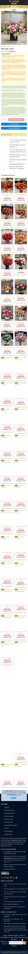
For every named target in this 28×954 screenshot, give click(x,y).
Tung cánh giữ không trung (7, 296)
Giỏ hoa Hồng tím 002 (21, 476)
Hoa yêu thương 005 (7, 657)
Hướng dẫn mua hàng (9, 810)
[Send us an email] (10, 877)
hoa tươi (15, 840)
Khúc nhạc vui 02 (21, 322)
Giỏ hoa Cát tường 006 (20, 425)
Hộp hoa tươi (10, 46)
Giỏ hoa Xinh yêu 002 (21, 373)
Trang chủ (3, 46)
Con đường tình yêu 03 (21, 754)
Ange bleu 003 (20, 780)
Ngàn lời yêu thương (7, 322)
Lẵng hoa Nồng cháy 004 (21, 195)
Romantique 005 (21, 220)
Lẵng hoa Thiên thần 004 (7, 553)
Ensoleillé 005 (7, 780)
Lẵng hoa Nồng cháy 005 (7, 195)
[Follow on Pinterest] (16, 877)
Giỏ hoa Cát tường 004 (20, 348)
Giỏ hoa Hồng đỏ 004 (7, 220)
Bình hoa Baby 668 (7, 373)
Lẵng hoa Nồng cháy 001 (21, 579)
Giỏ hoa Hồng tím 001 (7, 501)
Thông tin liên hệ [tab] (7, 134)
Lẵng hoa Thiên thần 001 (21, 632)
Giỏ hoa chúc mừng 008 (20, 399)
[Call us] (13, 877)
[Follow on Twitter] (8, 877)
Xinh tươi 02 (21, 245)
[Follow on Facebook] (2, 877)
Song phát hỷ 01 (21, 270)
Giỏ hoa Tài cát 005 (21, 451)
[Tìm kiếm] (26, 2)
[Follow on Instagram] (5, 877)
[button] (6, 6)
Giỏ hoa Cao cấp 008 (21, 501)
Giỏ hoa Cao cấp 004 (21, 552)
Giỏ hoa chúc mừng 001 (7, 632)
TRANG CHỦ (14, 6)
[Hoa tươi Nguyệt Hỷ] (14, 2)
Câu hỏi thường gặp (9, 816)
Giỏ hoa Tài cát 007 (7, 451)
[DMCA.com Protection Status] (5, 873)
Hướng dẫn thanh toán (9, 813)
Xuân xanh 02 (7, 270)
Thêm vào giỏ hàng (16, 119)
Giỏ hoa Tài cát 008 (7, 424)
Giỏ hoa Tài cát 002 (7, 579)
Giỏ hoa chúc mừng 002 (7, 606)
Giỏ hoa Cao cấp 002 (21, 605)
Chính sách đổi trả (8, 822)
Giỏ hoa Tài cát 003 (7, 526)
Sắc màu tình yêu (21, 295)
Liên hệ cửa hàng (8, 831)
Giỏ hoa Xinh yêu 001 (7, 398)
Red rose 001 (7, 245)
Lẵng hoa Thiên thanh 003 (7, 348)
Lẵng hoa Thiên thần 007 (21, 527)
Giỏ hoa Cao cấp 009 (7, 476)
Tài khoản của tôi (8, 834)
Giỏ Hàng (6, 828)
